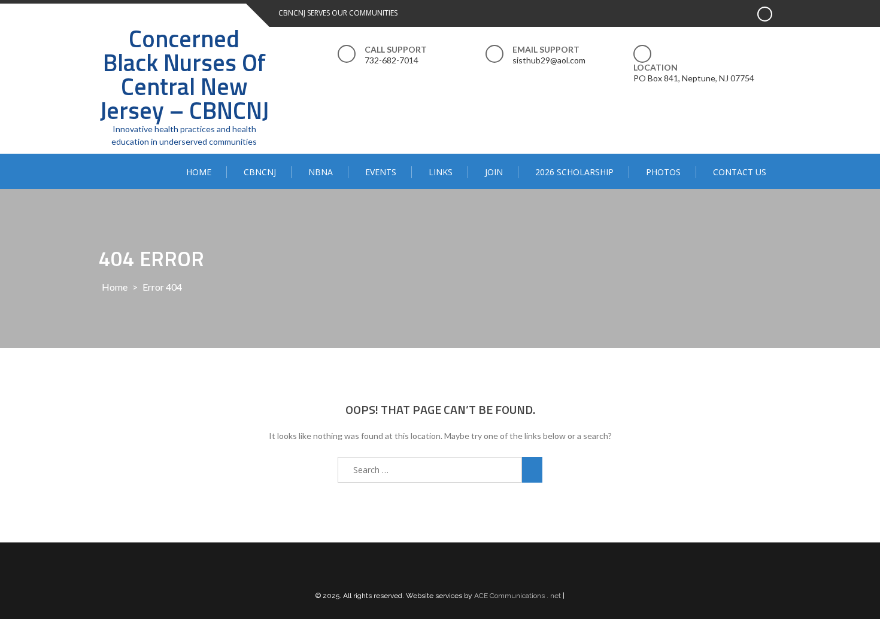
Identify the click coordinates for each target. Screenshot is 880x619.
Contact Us (739, 172)
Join (494, 172)
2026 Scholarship (574, 172)
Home (198, 172)
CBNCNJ (260, 172)
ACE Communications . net (517, 595)
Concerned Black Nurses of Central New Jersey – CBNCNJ (184, 74)
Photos (663, 172)
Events (380, 172)
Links (441, 172)
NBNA (320, 172)
